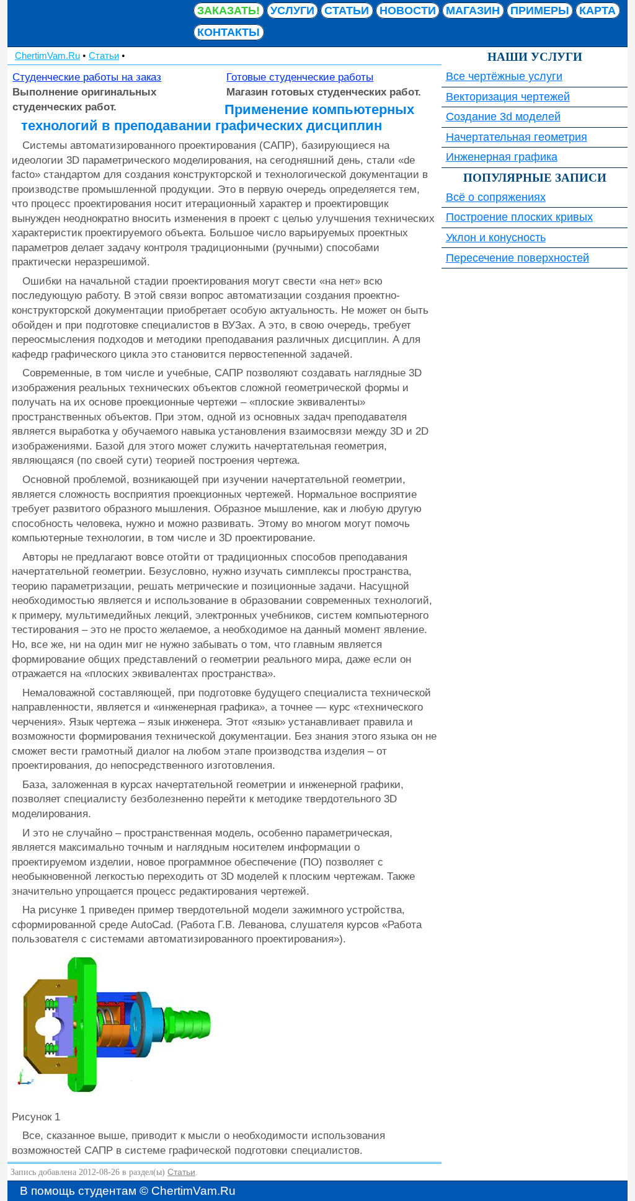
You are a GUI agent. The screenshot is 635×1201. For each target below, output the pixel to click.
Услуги (292, 10)
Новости (408, 10)
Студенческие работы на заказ (86, 77)
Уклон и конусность (496, 237)
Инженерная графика (501, 157)
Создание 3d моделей (503, 116)
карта (597, 10)
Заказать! (228, 10)
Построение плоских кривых (519, 217)
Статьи (346, 10)
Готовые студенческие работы (299, 77)
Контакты (228, 32)
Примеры (539, 10)
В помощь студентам (100, 23)
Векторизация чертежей (508, 97)
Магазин (473, 10)
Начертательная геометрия (516, 137)
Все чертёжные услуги (504, 76)
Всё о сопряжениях (496, 197)
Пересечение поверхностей (517, 258)
